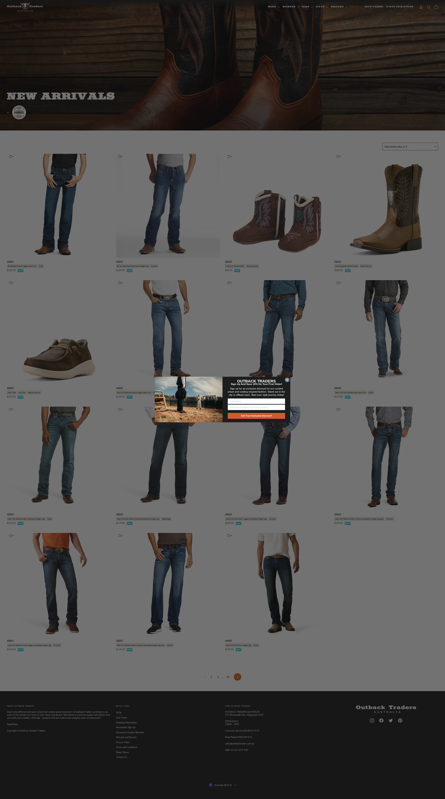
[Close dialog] (287, 380)
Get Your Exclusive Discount (256, 415)
